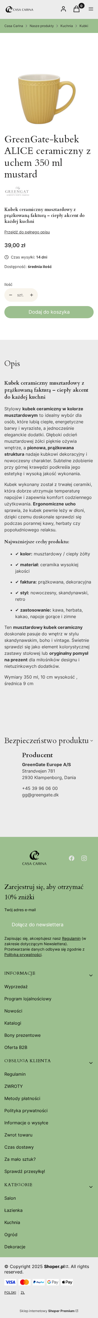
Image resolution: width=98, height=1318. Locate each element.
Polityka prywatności (26, 1110)
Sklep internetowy (47, 1311)
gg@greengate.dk (40, 794)
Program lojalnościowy (27, 998)
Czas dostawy (19, 1147)
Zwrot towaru (18, 1135)
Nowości (13, 1011)
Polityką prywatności (22, 954)
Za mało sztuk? (20, 1159)
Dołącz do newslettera (37, 924)
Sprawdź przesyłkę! (24, 1171)
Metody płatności (22, 1098)
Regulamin (71, 938)
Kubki (83, 26)
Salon (10, 1198)
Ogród (10, 1234)
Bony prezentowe (22, 1035)
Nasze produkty (42, 26)
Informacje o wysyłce (26, 1122)
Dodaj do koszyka (49, 312)
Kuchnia (66, 26)
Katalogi (12, 1023)
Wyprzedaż (16, 986)
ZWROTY (13, 1086)
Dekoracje (14, 1246)
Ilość (8, 284)
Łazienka (13, 1210)
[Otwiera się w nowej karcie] (72, 858)
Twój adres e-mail (20, 909)
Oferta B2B (15, 1047)
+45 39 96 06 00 (40, 788)
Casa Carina (13, 26)
